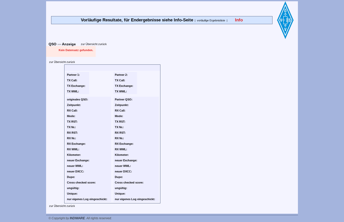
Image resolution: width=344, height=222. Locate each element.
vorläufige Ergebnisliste (211, 20)
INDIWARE (77, 218)
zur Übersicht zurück (94, 44)
